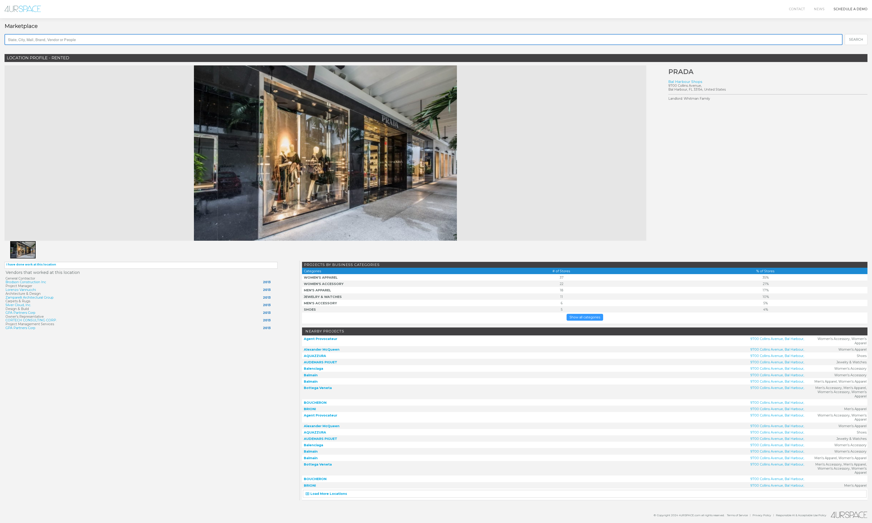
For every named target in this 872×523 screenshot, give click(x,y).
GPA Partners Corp (20, 313)
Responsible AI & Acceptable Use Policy (801, 515)
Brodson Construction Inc (25, 282)
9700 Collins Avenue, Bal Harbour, (777, 339)
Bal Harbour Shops (685, 81)
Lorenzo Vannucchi (20, 290)
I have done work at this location (31, 264)
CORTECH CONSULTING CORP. (31, 320)
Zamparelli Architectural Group (29, 297)
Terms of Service (737, 515)
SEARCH (856, 39)
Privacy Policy (762, 515)
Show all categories (585, 317)
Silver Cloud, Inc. (18, 305)
